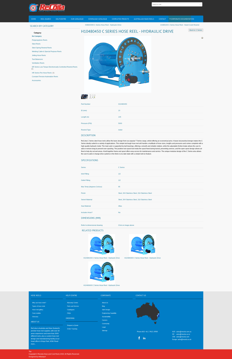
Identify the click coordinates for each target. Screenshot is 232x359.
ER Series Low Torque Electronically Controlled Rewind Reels (54, 67)
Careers (104, 320)
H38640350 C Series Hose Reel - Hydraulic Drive (103, 25)
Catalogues (71, 309)
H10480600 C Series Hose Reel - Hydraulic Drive (102, 285)
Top (30, 351)
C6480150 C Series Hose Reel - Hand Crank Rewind (179, 25)
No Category (37, 36)
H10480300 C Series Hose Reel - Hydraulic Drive (142, 258)
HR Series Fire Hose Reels (42, 73)
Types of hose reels (38, 306)
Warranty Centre (72, 302)
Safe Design (106, 309)
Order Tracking (72, 329)
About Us (105, 302)
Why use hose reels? (39, 302)
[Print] (202, 38)
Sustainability (106, 316)
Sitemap (104, 330)
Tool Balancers (37, 59)
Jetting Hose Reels (39, 55)
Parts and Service (73, 306)
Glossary (35, 316)
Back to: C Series (196, 30)
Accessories (36, 80)
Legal (104, 327)
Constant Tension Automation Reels (45, 77)
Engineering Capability (109, 313)
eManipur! (42, 357)
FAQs (69, 313)
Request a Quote (72, 325)
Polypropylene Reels (39, 40)
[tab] (55, 33)
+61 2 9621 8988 (151, 332)
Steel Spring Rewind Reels (42, 48)
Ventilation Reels (38, 63)
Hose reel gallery (37, 309)
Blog (103, 306)
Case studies (36, 313)
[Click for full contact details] (151, 315)
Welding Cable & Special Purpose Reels (46, 51)
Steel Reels (36, 44)
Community (105, 323)
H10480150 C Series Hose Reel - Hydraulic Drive (102, 258)
